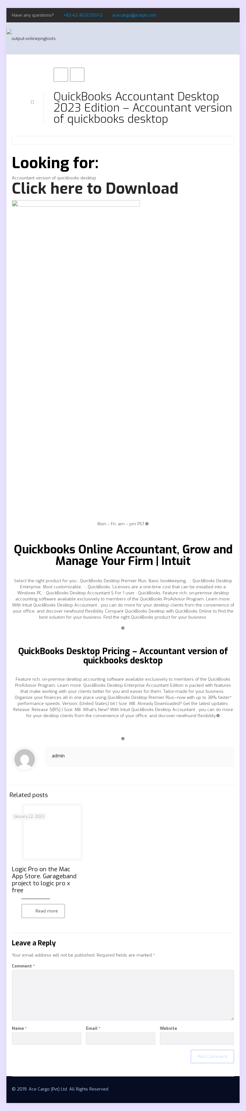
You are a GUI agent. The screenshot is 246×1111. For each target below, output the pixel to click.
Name (19, 1028)
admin (58, 756)
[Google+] (222, 15)
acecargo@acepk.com (134, 15)
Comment (23, 966)
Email (93, 1028)
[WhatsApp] (204, 15)
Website (168, 1028)
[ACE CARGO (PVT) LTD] (31, 38)
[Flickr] (230, 15)
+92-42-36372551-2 (82, 15)
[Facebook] (213, 15)
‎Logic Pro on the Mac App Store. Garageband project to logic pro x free (44, 879)
